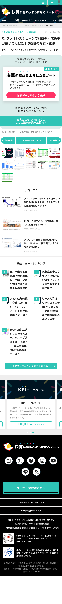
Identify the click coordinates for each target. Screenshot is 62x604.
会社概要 (32, 528)
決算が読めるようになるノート (30, 20)
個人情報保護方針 (43, 523)
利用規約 (50, 519)
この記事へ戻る (31, 140)
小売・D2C (31, 190)
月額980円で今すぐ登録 (31, 95)
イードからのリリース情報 (48, 528)
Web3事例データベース (31, 510)
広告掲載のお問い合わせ (35, 519)
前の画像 (9, 140)
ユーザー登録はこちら (31, 488)
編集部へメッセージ (16, 519)
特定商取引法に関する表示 (16, 528)
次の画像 (53, 140)
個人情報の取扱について (24, 523)
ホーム (5, 20)
